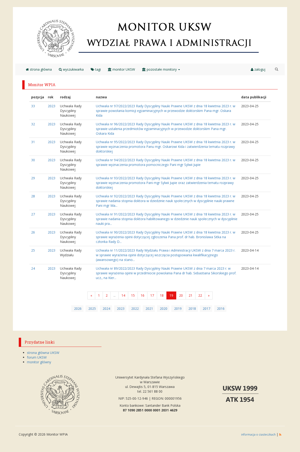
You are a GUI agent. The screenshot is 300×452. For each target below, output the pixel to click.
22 (200, 295)
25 (33, 250)
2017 (206, 308)
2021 (149, 308)
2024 (106, 308)
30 (33, 160)
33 (33, 106)
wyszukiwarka (73, 69)
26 (33, 232)
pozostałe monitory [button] (162, 69)
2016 (221, 308)
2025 (92, 308)
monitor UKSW (123, 69)
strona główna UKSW (43, 352)
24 (33, 268)
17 (152, 295)
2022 (135, 308)
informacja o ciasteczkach (258, 434)
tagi (97, 69)
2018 (192, 308)
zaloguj (259, 69)
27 (33, 214)
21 (190, 295)
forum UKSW (37, 357)
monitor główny (39, 362)
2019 (178, 308)
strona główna (40, 69)
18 (162, 295)
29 (33, 178)
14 (123, 295)
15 (133, 295)
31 (33, 142)
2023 (51, 106)
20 (181, 295)
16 (142, 295)
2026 (78, 308)
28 (33, 196)
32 (33, 124)
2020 (163, 308)
